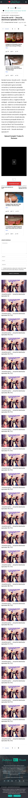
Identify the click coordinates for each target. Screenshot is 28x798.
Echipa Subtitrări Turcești (11, 22)
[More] (18, 28)
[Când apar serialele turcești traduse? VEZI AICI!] (3, 10)
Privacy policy (17, 795)
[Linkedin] (12, 781)
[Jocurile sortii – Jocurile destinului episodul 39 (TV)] (14, 402)
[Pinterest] (16, 781)
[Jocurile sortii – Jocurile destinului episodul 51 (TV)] (14, 634)
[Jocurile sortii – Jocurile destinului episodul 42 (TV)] (14, 460)
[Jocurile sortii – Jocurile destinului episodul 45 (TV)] (14, 518)
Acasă (2, 12)
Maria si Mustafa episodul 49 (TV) (23, 188)
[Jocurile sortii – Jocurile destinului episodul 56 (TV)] (14, 730)
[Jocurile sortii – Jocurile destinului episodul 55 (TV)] (14, 711)
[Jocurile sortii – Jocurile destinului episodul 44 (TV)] (14, 498)
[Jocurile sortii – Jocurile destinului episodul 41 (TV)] (14, 440)
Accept (10, 795)
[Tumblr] (19, 781)
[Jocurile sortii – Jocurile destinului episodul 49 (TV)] (14, 595)
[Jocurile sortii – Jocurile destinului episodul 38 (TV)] (14, 382)
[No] (26, 792)
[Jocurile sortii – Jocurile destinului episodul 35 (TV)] (14, 344)
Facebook (12, 8)
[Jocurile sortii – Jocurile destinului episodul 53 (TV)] (14, 672)
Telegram (19, 8)
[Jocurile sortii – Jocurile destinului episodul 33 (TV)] (14, 305)
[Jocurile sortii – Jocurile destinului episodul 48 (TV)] (14, 576)
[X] (23, 781)
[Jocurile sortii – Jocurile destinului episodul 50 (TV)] (14, 614)
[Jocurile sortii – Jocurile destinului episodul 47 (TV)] (14, 556)
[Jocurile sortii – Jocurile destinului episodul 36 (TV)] (14, 363)
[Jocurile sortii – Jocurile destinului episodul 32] (14, 286)
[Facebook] (8, 8)
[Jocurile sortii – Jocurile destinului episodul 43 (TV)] (14, 479)
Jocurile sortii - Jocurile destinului (11, 12)
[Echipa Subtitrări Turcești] (2, 22)
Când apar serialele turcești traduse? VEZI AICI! (15, 10)
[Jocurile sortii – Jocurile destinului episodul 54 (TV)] (14, 692)
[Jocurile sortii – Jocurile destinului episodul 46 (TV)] (14, 537)
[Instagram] (8, 781)
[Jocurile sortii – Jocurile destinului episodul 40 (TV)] (14, 421)
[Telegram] (15, 8)
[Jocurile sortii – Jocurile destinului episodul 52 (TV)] (14, 653)
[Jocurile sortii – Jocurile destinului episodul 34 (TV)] (14, 324)
